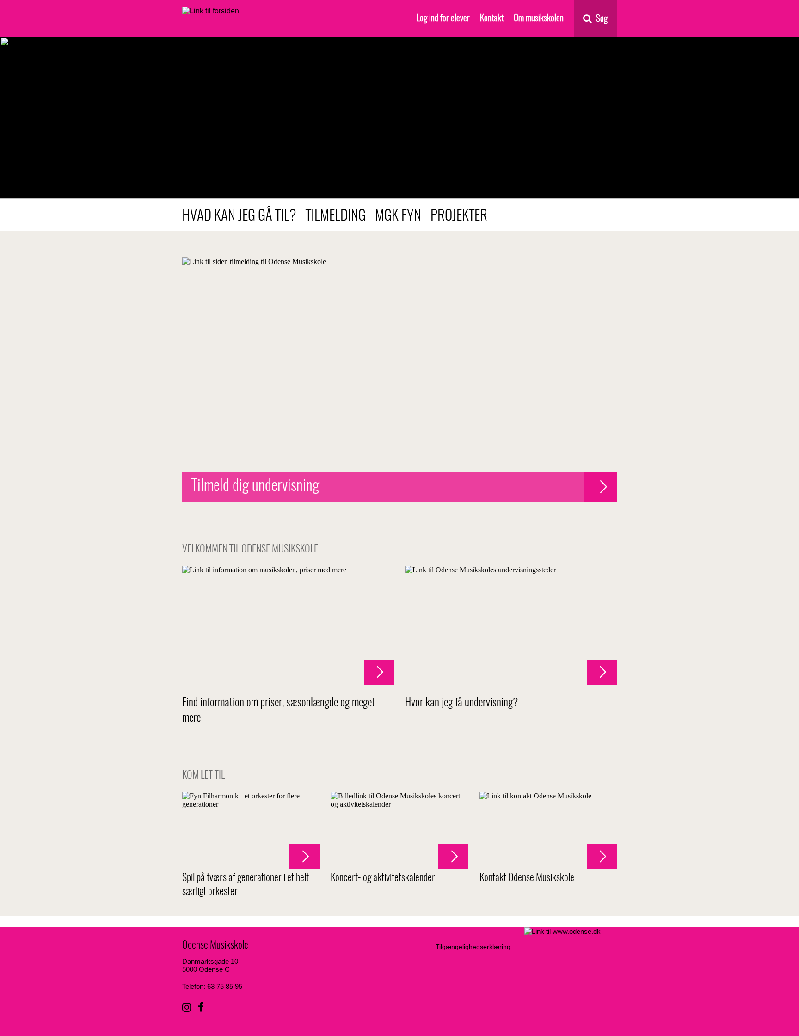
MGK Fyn (398, 216)
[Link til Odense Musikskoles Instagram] (186, 1007)
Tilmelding (336, 216)
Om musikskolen (539, 18)
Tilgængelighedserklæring (473, 946)
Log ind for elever (443, 18)
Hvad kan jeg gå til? (239, 216)
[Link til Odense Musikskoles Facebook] (201, 1007)
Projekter (458, 216)
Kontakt (492, 18)
